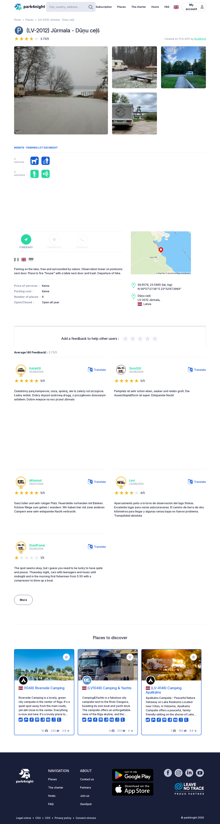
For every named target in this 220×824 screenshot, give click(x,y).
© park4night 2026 (192, 817)
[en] (176, 6)
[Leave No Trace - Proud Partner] (189, 788)
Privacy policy (63, 817)
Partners (85, 787)
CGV (47, 817)
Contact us (87, 779)
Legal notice (23, 817)
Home (17, 19)
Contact (82, 247)
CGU (38, 817)
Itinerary (26, 247)
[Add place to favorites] (66, 657)
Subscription (104, 6)
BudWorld (200, 38)
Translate (100, 369)
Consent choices (86, 817)
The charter (138, 6)
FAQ (166, 6)
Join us (84, 795)
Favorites (54, 247)
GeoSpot (86, 804)
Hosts (155, 6)
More (23, 600)
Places (121, 6)
